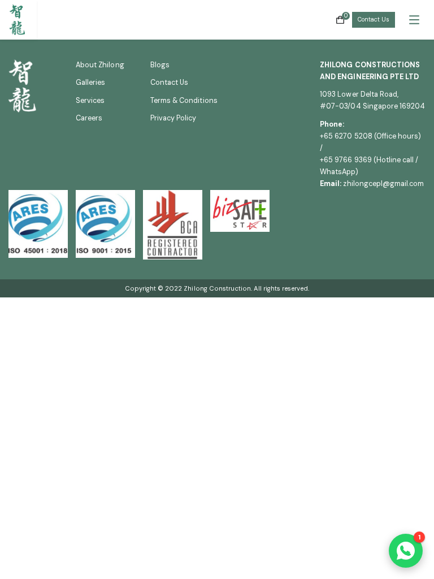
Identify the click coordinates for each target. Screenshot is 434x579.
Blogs (160, 65)
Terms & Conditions (184, 100)
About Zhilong (100, 65)
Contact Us (373, 19)
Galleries (90, 82)
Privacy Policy (173, 118)
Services (90, 100)
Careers (89, 118)
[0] (340, 20)
